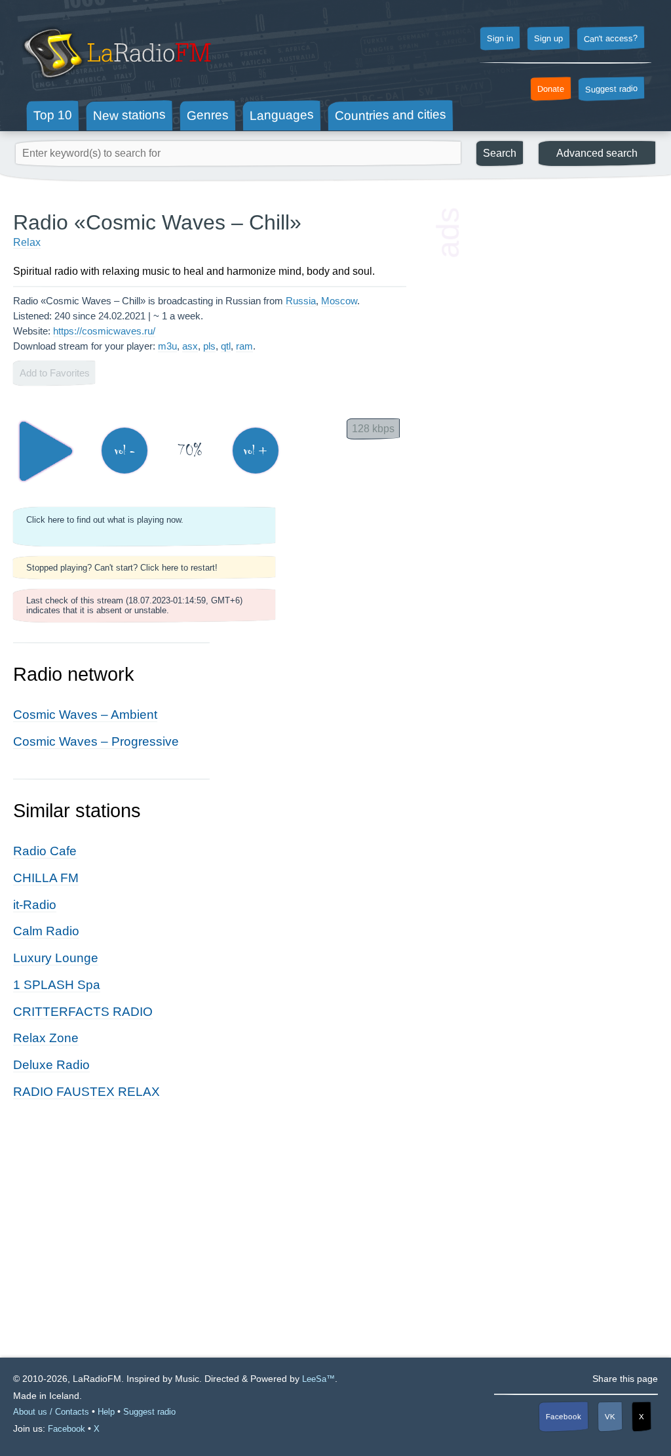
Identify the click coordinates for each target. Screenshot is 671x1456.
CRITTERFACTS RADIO (83, 1012)
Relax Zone (46, 1038)
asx (190, 346)
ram (244, 346)
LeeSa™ (318, 1379)
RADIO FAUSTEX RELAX (86, 1092)
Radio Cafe (45, 851)
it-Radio (34, 905)
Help (106, 1412)
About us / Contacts (51, 1412)
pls (209, 346)
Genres (208, 115)
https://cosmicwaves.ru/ (104, 330)
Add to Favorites (55, 372)
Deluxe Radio (51, 1065)
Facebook (563, 1416)
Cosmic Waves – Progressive (96, 741)
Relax (27, 242)
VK (610, 1417)
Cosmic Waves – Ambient (85, 714)
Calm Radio (46, 931)
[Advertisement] (559, 292)
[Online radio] (116, 83)
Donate (550, 89)
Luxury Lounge (55, 958)
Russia (301, 300)
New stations (129, 115)
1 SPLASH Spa (56, 985)
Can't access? (611, 38)
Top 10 (52, 115)
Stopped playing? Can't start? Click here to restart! (122, 568)
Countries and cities (390, 115)
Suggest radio (611, 89)
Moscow (339, 300)
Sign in (500, 38)
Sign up (548, 38)
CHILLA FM (46, 878)
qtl (226, 346)
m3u (167, 346)
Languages (282, 115)
